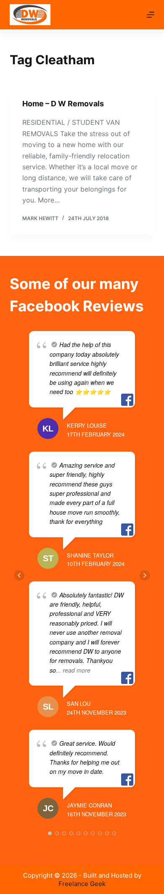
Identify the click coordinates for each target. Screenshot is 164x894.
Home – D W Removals (63, 103)
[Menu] (150, 14)
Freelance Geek (82, 884)
